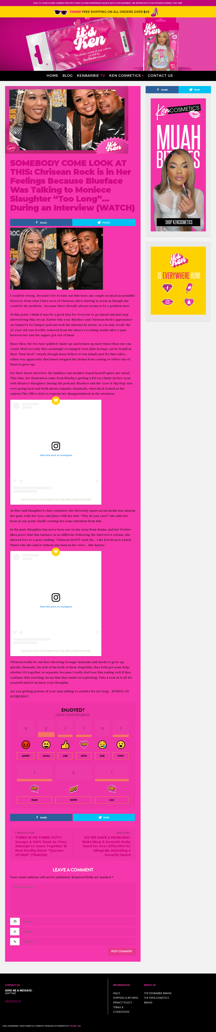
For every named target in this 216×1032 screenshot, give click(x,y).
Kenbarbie (91, 75)
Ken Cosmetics (125, 75)
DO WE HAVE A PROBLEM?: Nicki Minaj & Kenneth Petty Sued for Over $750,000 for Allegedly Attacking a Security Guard (106, 846)
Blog (67, 75)
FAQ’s (116, 993)
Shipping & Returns (125, 998)
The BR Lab (75, 1026)
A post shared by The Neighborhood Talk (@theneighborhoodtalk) (56, 499)
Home (52, 75)
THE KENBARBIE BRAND (157, 993)
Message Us (13, 1001)
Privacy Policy (122, 1002)
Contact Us (160, 75)
